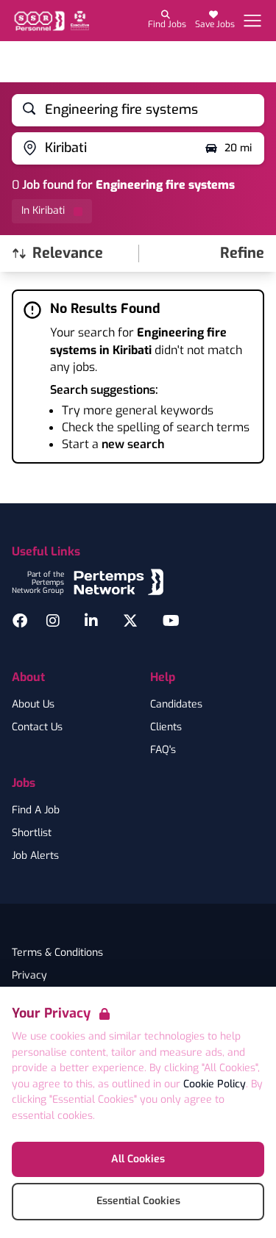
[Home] (50, 20)
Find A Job (36, 810)
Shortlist (32, 833)
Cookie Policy (214, 1084)
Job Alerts (35, 856)
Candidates (176, 704)
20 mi (238, 148)
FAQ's (163, 750)
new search (133, 444)
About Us (33, 704)
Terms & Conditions (57, 953)
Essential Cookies (138, 1201)
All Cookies (138, 1159)
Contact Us (37, 727)
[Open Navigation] (252, 20)
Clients (166, 727)
